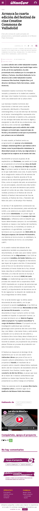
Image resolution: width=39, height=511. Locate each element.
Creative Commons (25, 402)
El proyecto (7, 492)
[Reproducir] (3, 428)
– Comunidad (27, 496)
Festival (19, 404)
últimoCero (8, 59)
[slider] (18, 427)
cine (18, 402)
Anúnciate (7, 496)
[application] (20, 419)
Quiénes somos (8, 494)
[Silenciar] (33, 428)
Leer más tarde (7, 61)
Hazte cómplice (27, 494)
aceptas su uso (15, 509)
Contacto (6, 497)
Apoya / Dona (27, 492)
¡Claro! (25, 509)
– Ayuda (25, 497)
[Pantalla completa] (33, 430)
